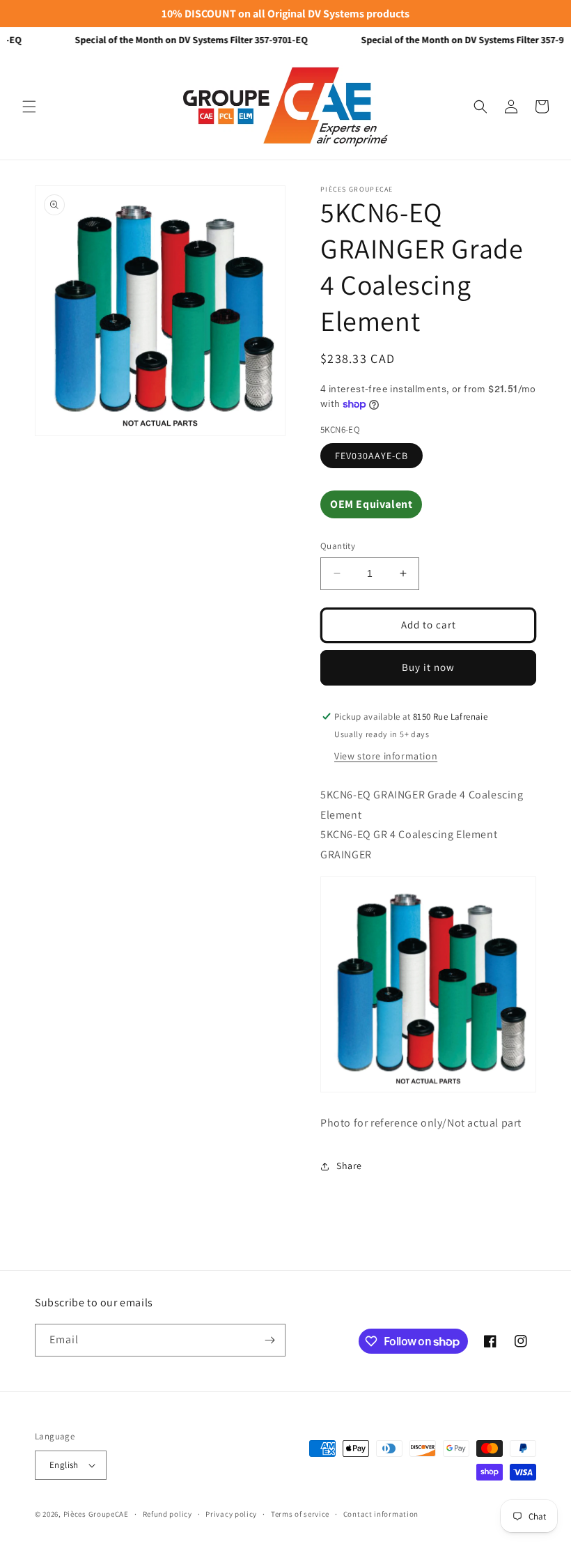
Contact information (381, 1514)
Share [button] (349, 1165)
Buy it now (428, 667)
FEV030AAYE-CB (371, 455)
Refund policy (167, 1514)
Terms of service (300, 1514)
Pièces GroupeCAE (96, 1514)
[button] (29, 106)
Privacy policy (231, 1514)
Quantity (337, 546)
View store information (385, 756)
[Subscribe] (269, 1340)
